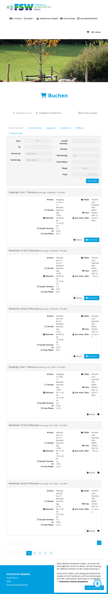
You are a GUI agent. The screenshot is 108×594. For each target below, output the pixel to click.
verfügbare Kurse (23, 113)
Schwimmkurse (35, 128)
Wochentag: (62, 155)
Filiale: (65, 168)
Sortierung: (16, 160)
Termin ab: (16, 153)
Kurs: (18, 141)
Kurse (29, 18)
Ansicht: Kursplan (89, 113)
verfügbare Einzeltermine (49, 113)
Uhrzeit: (64, 149)
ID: (19, 147)
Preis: (65, 174)
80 (45, 553)
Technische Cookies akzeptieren (73, 581)
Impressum (12, 577)
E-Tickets (17, 18)
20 (29, 553)
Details (78, 240)
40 (34, 553)
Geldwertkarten (88, 18)
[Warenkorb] (88, 32)
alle (38, 140)
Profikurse (79, 128)
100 (51, 553)
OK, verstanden (95, 587)
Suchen (93, 181)
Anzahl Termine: (64, 142)
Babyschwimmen (16, 128)
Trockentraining (16, 133)
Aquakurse (51, 128)
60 (40, 553)
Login (97, 32)
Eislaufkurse (65, 128)
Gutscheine (69, 18)
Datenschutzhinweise (17, 584)
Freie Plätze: (62, 162)
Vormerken (92, 240)
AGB (9, 581)
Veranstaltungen (48, 18)
